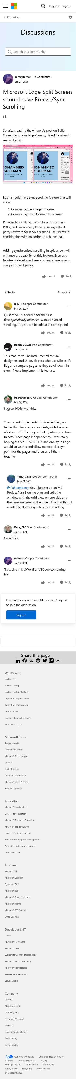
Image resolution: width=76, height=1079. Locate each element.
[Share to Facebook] (24, 660)
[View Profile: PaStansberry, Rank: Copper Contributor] (8, 399)
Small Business (12, 916)
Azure (8, 935)
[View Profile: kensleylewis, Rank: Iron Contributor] (8, 347)
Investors (9, 1025)
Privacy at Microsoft (14, 1018)
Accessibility (11, 1038)
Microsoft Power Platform (17, 897)
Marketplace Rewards (15, 974)
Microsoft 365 (11, 890)
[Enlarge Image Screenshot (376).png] (38, 164)
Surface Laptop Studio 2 (16, 691)
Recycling (27, 1068)
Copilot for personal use (16, 704)
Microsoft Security (14, 877)
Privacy (43, 1060)
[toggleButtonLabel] (70, 17)
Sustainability (11, 1044)
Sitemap (9, 1060)
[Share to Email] (58, 660)
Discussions (13, 17)
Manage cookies (13, 1064)
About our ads (43, 1068)
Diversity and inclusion (16, 1031)
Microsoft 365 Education (17, 826)
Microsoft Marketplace (16, 967)
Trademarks (48, 1064)
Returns (9, 762)
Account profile (12, 743)
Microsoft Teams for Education (19, 820)
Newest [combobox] (64, 292)
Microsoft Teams (13, 903)
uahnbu (19, 558)
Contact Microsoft (26, 1060)
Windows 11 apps (13, 724)
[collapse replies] (38, 301)
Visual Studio (11, 980)
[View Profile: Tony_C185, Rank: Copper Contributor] (11, 479)
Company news (12, 1012)
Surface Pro (10, 678)
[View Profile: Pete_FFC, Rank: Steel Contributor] (8, 529)
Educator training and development (22, 839)
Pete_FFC (20, 527)
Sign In (66, 6)
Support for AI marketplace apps (20, 954)
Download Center (13, 749)
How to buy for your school (18, 833)
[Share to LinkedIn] (18, 660)
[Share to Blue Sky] (45, 660)
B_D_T (18, 304)
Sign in (21, 615)
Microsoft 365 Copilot (15, 910)
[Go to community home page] (14, 6)
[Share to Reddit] (38, 660)
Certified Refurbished (15, 775)
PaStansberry (23, 397)
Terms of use (32, 1064)
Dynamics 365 (12, 884)
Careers (9, 999)
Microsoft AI (11, 871)
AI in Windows (12, 711)
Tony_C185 (24, 476)
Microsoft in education (16, 807)
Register (54, 6)
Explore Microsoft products (18, 717)
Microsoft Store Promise (17, 781)
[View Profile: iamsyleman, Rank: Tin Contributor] (8, 79)
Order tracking (12, 769)
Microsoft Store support (16, 756)
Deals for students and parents (20, 846)
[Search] (43, 6)
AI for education (12, 852)
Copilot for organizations (17, 698)
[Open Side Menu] (5, 6)
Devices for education (15, 813)
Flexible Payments (13, 788)
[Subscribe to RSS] (51, 660)
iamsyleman (23, 77)
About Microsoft (13, 1005)
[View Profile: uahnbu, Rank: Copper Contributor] (8, 561)
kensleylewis (22, 345)
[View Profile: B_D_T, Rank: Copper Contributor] (8, 306)
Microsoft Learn (12, 948)
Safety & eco (11, 1068)
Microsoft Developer (15, 941)
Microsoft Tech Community (18, 961)
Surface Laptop (12, 685)
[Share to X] (31, 660)
